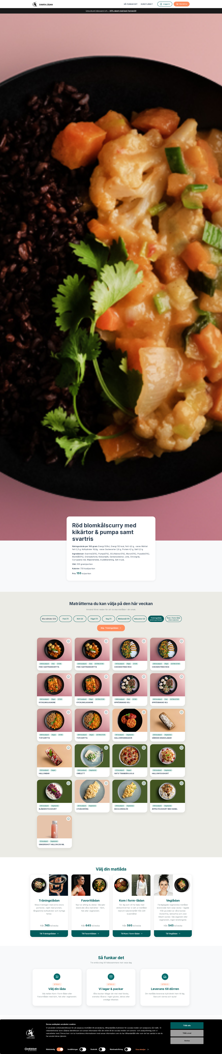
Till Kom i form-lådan (130, 933)
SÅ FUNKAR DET (131, 4)
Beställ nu (183, 4)
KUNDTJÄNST (147, 4)
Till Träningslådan (48, 933)
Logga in (166, 4)
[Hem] (42, 4)
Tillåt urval (187, 1033)
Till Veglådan (171, 933)
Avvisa (187, 1041)
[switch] (83, 1049)
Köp (109, 628)
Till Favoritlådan (89, 933)
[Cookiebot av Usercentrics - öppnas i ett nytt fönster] (31, 1049)
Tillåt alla (187, 1025)
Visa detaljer (141, 1049)
